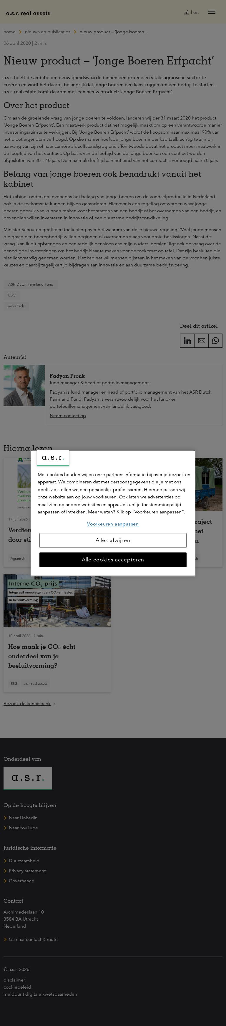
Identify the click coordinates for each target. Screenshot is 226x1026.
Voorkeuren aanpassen (113, 524)
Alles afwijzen (113, 540)
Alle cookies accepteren (113, 559)
